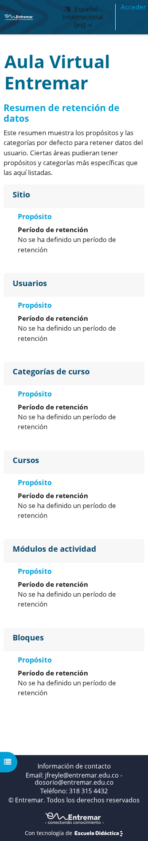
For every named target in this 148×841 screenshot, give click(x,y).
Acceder (133, 6)
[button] (82, 17)
